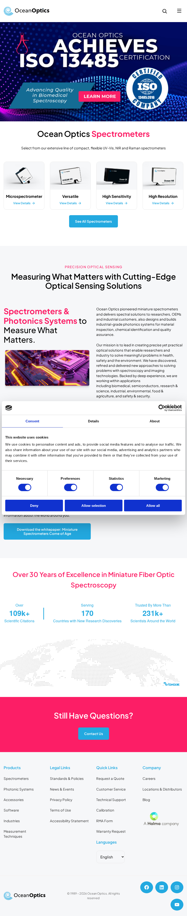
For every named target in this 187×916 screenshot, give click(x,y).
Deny (34, 506)
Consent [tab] (32, 421)
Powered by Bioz (14, 695)
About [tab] (155, 421)
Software (11, 810)
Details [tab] (93, 421)
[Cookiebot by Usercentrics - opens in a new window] (162, 407)
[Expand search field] (165, 11)
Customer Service (111, 789)
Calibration (105, 810)
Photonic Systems (19, 789)
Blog (146, 800)
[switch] (70, 487)
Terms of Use (60, 810)
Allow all (153, 506)
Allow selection (93, 506)
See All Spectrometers (93, 221)
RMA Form (104, 821)
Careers (149, 778)
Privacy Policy (61, 800)
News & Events (62, 789)
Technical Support (111, 800)
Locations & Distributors (162, 789)
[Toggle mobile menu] (179, 11)
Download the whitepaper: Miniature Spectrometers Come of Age (47, 531)
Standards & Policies (67, 778)
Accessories (14, 800)
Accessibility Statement (69, 821)
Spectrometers (16, 778)
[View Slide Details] (93, 71)
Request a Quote (110, 778)
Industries (12, 821)
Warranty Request (111, 831)
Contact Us (93, 734)
